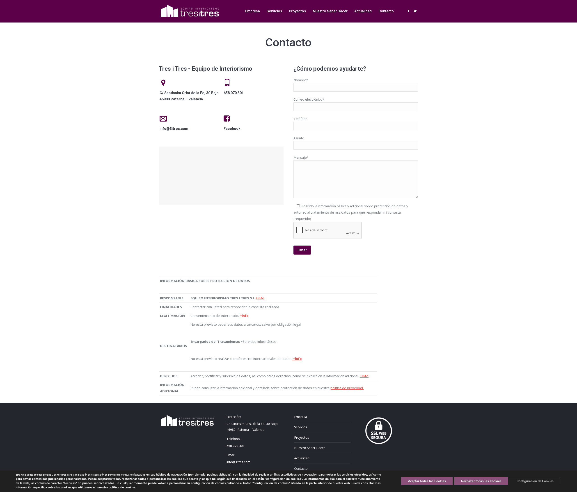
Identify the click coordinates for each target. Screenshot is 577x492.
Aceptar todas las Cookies (427, 481)
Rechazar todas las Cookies (481, 481)
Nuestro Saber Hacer (309, 448)
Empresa (300, 417)
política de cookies (122, 487)
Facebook (232, 128)
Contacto (301, 468)
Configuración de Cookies (535, 481)
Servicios (300, 427)
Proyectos (301, 437)
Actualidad (301, 458)
